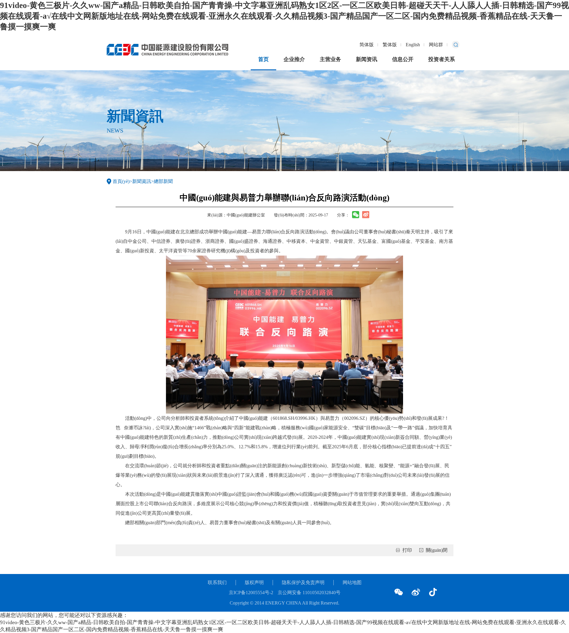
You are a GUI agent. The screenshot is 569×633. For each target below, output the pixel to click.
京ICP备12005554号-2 (251, 592)
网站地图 (352, 582)
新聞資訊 (141, 181)
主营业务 (330, 59)
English (413, 44)
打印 (407, 550)
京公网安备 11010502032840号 (309, 592)
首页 (263, 59)
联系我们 (217, 582)
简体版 (366, 44)
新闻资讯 (366, 59)
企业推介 (294, 59)
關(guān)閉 (436, 550)
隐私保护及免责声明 (303, 582)
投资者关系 (441, 59)
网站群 (436, 44)
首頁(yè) (121, 181)
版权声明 (254, 582)
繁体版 (390, 44)
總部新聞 (163, 181)
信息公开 (402, 59)
